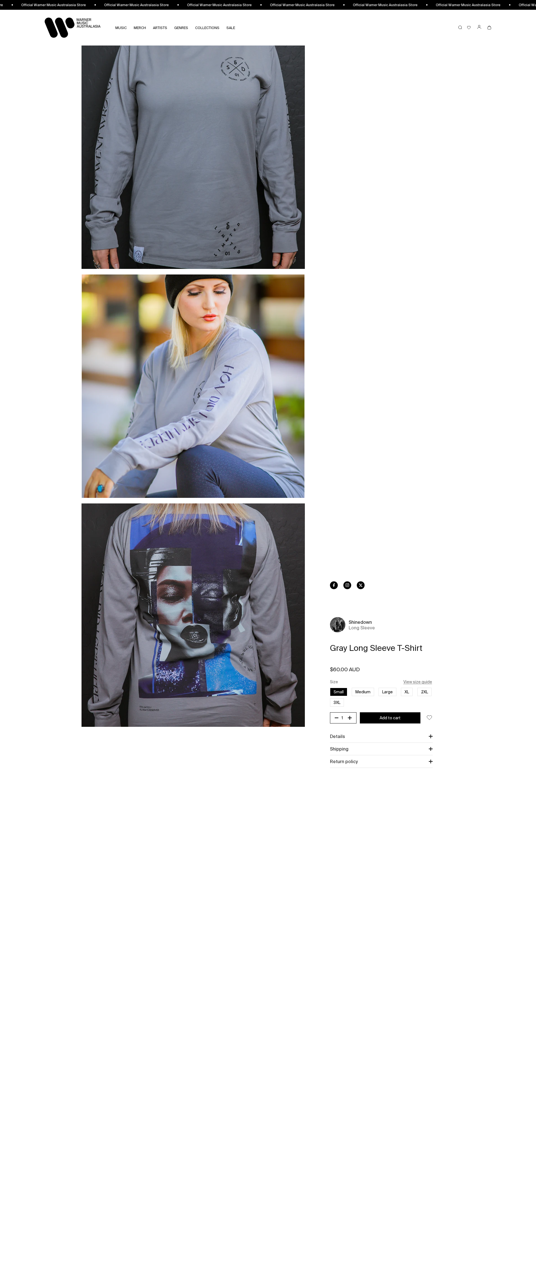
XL (407, 692)
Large (387, 692)
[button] (381, 736)
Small (339, 692)
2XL (424, 692)
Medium (362, 692)
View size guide (417, 682)
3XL (339, 702)
